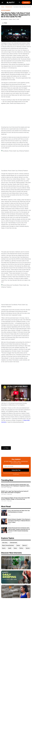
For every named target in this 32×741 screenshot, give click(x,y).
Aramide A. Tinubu (7, 19)
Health (9, 548)
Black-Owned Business (8, 545)
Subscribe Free (16, 470)
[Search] (19, 2)
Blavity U (24, 545)
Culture (18, 545)
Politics (21, 548)
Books (15, 548)
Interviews (4, 542)
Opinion (28, 548)
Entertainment (9, 7)
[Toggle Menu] (2, 2)
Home (2, 7)
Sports (4, 548)
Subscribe (26, 2)
